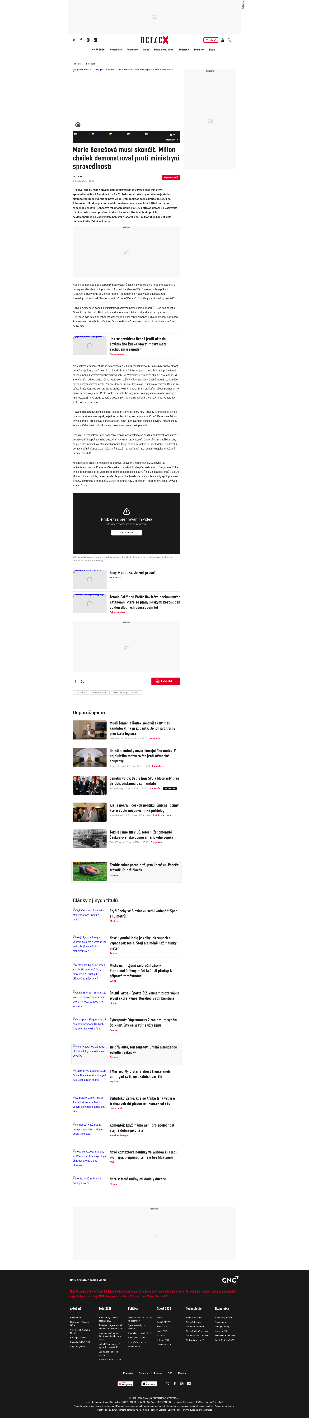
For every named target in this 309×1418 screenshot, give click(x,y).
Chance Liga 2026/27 (143, 1296)
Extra (212, 49)
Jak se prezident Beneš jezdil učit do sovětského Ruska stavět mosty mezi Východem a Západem (138, 344)
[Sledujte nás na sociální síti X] (74, 40)
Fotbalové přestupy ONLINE (90, 1296)
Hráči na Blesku (113, 1291)
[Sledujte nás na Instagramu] (88, 40)
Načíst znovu (126, 532)
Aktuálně (75, 1308)
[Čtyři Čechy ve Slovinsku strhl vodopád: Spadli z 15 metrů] (90, 917)
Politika (133, 1308)
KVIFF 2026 (98, 49)
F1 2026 (161, 1335)
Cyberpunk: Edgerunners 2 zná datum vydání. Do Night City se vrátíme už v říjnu (144, 1023)
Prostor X (184, 49)
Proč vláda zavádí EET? (139, 1333)
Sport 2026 (164, 1308)
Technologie (194, 1308)
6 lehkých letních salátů (110, 1359)
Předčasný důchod (223, 1317)
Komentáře (116, 49)
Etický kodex (174, 1410)
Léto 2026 (105, 1308)
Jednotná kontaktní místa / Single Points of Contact (141, 1410)
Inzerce (158, 1373)
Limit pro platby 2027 (224, 1326)
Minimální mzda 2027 (225, 1335)
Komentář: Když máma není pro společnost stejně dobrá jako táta (142, 1128)
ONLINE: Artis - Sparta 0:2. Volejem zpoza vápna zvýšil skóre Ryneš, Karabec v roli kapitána (144, 996)
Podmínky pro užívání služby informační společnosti (140, 1406)
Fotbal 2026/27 (164, 1322)
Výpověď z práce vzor (138, 1342)
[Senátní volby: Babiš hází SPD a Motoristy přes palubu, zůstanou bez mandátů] (90, 785)
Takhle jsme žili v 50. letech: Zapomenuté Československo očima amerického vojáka (141, 835)
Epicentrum (75, 1317)
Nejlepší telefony (194, 1322)
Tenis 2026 (162, 1331)
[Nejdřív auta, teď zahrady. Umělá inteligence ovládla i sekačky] (90, 1054)
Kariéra (182, 1373)
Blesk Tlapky (96, 1291)
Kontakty (128, 1373)
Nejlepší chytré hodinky (197, 1331)
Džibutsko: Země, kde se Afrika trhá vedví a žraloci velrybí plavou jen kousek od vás (142, 1101)
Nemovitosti (178, 1291)
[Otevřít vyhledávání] (229, 40)
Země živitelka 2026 (224, 1340)
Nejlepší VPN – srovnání (197, 1335)
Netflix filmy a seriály (196, 1340)
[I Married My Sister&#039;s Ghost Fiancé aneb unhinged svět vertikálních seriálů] (90, 1078)
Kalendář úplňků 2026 (80, 1342)
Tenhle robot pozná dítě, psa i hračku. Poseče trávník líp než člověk (144, 867)
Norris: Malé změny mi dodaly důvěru (138, 1179)
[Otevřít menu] (235, 40)
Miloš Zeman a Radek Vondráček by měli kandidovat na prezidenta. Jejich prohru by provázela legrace (142, 728)
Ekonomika (222, 1308)
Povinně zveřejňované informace (197, 1410)
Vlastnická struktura (106, 1410)
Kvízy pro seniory (78, 1337)
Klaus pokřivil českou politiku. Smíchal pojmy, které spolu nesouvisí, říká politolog (144, 808)
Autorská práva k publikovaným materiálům (94, 1406)
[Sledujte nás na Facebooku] (81, 40)
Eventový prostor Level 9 (118, 1296)
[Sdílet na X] (82, 681)
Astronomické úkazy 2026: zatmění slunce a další (110, 1336)
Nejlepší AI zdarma (195, 1326)
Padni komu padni (164, 49)
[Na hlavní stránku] (154, 40)
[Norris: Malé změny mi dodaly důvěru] (90, 1185)
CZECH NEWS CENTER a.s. (166, 1398)
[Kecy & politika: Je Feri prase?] (90, 579)
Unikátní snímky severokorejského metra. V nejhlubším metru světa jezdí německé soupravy (143, 755)
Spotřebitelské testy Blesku (155, 1291)
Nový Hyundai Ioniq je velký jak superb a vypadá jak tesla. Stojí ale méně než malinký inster (143, 943)
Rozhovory (132, 49)
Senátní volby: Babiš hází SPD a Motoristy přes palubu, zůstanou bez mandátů (144, 781)
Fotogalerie (91, 64)
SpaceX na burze (194, 1317)
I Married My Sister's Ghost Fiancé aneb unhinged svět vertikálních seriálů (140, 1074)
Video (146, 49)
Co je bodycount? (78, 1346)
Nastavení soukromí (224, 1406)
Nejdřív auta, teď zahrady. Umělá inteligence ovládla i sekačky (143, 1050)
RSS (170, 1373)
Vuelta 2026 (162, 1296)
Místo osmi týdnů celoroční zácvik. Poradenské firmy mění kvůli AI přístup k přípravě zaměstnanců (141, 970)
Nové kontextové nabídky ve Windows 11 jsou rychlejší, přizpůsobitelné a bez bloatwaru (143, 1155)
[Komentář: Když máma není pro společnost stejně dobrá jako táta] (90, 1132)
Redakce (143, 1373)
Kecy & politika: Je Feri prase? (132, 572)
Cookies (209, 1406)
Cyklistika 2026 (164, 1344)
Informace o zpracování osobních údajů (185, 1406)
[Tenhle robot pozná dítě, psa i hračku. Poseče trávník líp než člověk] (90, 871)
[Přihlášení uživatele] (223, 40)
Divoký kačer (134, 1346)
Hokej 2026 (162, 1326)
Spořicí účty (220, 1322)
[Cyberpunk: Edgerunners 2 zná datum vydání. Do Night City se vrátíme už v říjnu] (90, 1026)
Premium (199, 49)
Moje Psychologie (79, 1291)
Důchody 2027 (221, 1331)
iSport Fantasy (131, 1291)
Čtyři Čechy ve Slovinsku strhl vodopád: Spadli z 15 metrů (144, 914)
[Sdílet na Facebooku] (75, 681)
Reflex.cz (77, 64)
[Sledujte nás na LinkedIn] (95, 40)
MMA (159, 1317)
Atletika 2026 (163, 1340)
